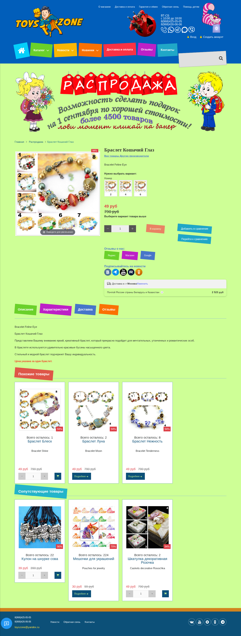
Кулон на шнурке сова (40, 559)
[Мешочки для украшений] (93, 527)
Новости (63, 50)
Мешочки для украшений (93, 559)
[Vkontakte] (191, 621)
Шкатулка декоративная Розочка (147, 560)
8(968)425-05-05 (171, 21)
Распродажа (36, 142)
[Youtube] (123, 275)
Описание (25, 309)
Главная (19, 142)
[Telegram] (115, 275)
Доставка (85, 309)
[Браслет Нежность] (147, 410)
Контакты (167, 49)
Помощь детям (191, 6)
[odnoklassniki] (215, 621)
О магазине (104, 6)
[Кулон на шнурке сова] (39, 527)
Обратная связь (170, 6)
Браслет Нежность (147, 441)
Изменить (142, 283)
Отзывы (147, 49)
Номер (108, 178)
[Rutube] (131, 275)
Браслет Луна (93, 441)
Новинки (88, 50)
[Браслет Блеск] (39, 410)
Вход (193, 36)
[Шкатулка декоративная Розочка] (147, 527)
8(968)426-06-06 (171, 24)
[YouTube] (199, 621)
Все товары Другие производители (126, 155)
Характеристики (55, 309)
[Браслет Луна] (93, 410)
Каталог (39, 50)
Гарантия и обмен (148, 6)
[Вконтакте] (107, 275)
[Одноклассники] (138, 275)
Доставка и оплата (125, 6)
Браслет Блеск (40, 441)
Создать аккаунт (213, 36)
